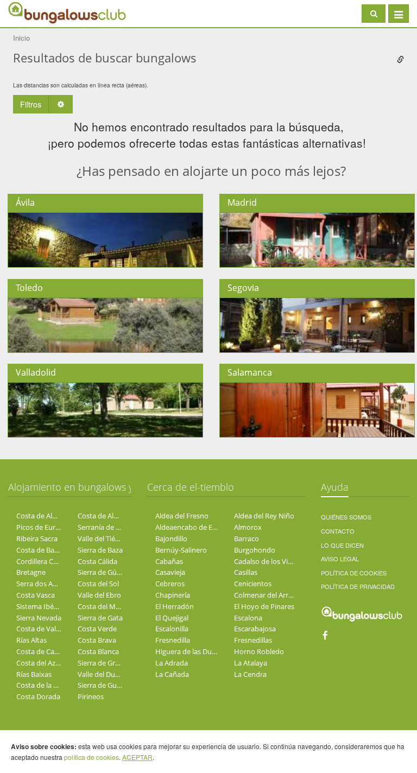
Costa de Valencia (44, 628)
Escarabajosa (255, 628)
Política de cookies (354, 572)
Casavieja (170, 572)
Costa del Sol (98, 583)
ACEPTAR (137, 757)
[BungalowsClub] (35, 12)
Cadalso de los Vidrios (269, 561)
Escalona (248, 618)
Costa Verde (97, 628)
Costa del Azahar (43, 663)
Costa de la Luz (40, 685)
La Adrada (171, 663)
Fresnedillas (253, 640)
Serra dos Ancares (45, 583)
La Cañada (172, 674)
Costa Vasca (35, 595)
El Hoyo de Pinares (264, 606)
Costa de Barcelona (47, 550)
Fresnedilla (172, 640)
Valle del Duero (102, 674)
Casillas (245, 572)
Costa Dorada (38, 696)
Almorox (248, 527)
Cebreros (170, 583)
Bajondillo (171, 538)
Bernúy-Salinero (181, 550)
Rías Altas (31, 640)
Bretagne (31, 572)
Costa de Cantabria (47, 651)
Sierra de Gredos (104, 663)
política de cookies (91, 757)
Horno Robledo (259, 651)
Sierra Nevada (38, 618)
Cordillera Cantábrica (50, 561)
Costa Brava (97, 640)
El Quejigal (171, 618)
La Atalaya (250, 663)
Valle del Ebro (99, 595)
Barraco (246, 538)
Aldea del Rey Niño (264, 516)
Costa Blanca (98, 651)
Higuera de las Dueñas (191, 651)
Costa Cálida (97, 561)
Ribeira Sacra (37, 538)
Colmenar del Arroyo (267, 595)
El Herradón (174, 606)
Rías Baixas (34, 674)
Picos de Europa (42, 527)
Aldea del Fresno (181, 516)
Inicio (21, 38)
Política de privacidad (358, 586)
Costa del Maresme (109, 606)
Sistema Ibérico (41, 606)
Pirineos (91, 696)
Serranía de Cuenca (109, 527)
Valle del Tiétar (101, 538)
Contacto (338, 531)
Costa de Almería (43, 516)
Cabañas (169, 561)
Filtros (30, 104)
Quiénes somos (346, 516)
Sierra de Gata (100, 618)
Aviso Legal (340, 558)
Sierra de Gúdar (103, 572)
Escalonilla (171, 628)
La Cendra (250, 674)
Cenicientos (252, 583)
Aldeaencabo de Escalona (196, 527)
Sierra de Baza (100, 550)
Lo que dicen (342, 545)
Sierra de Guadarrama (113, 685)
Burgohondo (254, 550)
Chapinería (172, 595)
